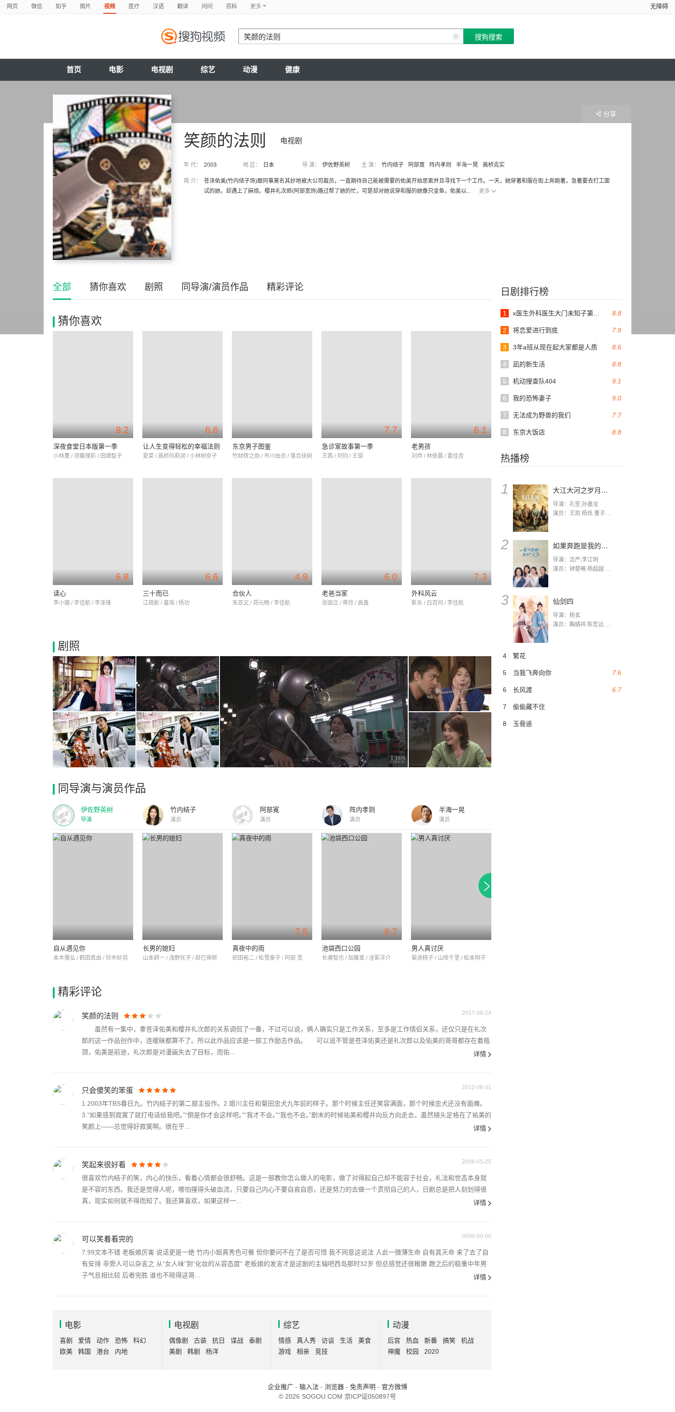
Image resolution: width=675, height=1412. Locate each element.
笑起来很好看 (104, 1165)
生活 (346, 1340)
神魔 (394, 1351)
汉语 (158, 6)
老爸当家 (335, 593)
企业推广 (280, 1386)
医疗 (134, 6)
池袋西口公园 (341, 948)
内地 (121, 1351)
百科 (231, 6)
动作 (102, 1340)
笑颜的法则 (100, 1016)
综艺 (208, 69)
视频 (109, 6)
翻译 (182, 6)
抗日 (218, 1340)
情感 (284, 1340)
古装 (200, 1340)
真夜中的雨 (248, 948)
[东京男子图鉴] (272, 384)
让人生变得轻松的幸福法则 (181, 446)
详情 (479, 1054)
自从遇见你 (69, 948)
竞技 (321, 1351)
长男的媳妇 (159, 948)
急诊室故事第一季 (347, 446)
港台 (102, 1351)
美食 (364, 1340)
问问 (207, 6)
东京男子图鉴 (251, 446)
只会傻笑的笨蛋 (107, 1090)
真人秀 (306, 1340)
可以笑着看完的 (107, 1239)
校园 (412, 1351)
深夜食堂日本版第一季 (85, 446)
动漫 (250, 69)
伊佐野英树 (336, 165)
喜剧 (66, 1340)
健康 (292, 69)
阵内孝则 (440, 165)
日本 (268, 165)
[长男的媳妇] (182, 886)
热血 (412, 1340)
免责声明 (363, 1386)
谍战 (237, 1340)
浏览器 (334, 1386)
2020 (431, 1351)
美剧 (175, 1351)
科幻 (139, 1340)
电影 (116, 69)
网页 (12, 6)
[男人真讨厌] (451, 886)
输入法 (309, 1386)
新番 (430, 1340)
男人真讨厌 (427, 948)
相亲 (303, 1351)
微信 (36, 6)
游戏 (284, 1351)
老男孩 (421, 446)
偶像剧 (178, 1340)
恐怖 (121, 1340)
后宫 (394, 1340)
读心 (59, 593)
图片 (85, 6)
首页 (74, 69)
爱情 (84, 1340)
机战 (467, 1340)
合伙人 (242, 593)
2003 (210, 165)
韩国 (84, 1351)
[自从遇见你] (93, 886)
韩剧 (193, 1351)
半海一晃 (467, 165)
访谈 (327, 1340)
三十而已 (156, 593)
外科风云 (424, 593)
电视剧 (162, 69)
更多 (484, 191)
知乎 (61, 6)
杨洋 (212, 1351)
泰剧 (255, 1340)
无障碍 (659, 6)
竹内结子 (393, 165)
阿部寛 (416, 165)
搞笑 (449, 1340)
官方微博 (394, 1386)
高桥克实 (494, 165)
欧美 (66, 1351)
